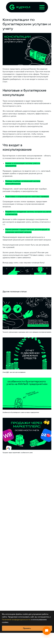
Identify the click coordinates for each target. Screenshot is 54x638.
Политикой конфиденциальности (16, 620)
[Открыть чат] (46, 631)
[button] (27, 271)
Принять (27, 628)
